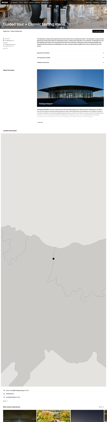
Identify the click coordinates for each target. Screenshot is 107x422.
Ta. (7, 48)
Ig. (3, 48)
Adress (4, 401)
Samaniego (16, 19)
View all (100, 406)
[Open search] (50, 2)
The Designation (14, 2)
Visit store (7, 38)
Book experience (99, 31)
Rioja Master (37, 2)
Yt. (5, 48)
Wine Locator (89, 2)
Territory (21, 2)
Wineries (26, 2)
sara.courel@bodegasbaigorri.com (9, 44)
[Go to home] (4, 2)
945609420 (5, 42)
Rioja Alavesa (10, 19)
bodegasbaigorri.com (9, 40)
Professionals (96, 2)
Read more (40, 122)
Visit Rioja (31, 2)
